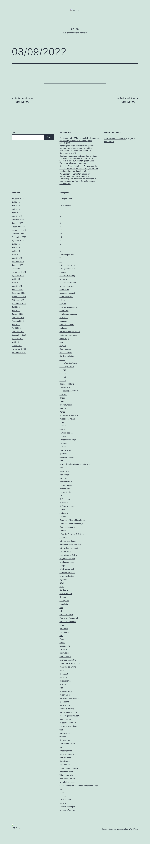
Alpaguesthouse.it (67, 293)
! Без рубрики (65, 199)
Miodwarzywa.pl (66, 569)
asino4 (62, 300)
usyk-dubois (64, 765)
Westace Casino (66, 772)
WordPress (133, 829)
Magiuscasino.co (66, 562)
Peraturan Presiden (67, 621)
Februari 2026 (18, 220)
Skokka (62, 684)
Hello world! (109, 141)
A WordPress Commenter (115, 138)
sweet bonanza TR (67, 723)
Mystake (63, 580)
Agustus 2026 (18, 199)
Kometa (62, 531)
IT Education (64, 499)
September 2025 (19, 237)
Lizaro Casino (65, 552)
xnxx (61, 793)
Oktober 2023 (18, 300)
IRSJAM (75, 29)
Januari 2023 (17, 314)
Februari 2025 (18, 261)
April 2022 (16, 328)
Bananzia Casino (66, 324)
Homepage (64, 475)
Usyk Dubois (64, 761)
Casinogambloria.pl (67, 384)
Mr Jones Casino (66, 576)
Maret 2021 (17, 345)
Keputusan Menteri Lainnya (71, 524)
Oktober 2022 (18, 317)
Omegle (62, 597)
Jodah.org (63, 513)
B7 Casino (63, 317)
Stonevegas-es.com (68, 712)
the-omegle (64, 733)
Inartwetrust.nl (65, 482)
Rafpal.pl (63, 649)
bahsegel (63, 321)
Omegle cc (64, 600)
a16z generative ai (67, 265)
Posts (61, 639)
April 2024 (16, 283)
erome (62, 429)
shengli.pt (63, 674)
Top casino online (67, 744)
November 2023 (19, 296)
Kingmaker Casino (67, 527)
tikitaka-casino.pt (67, 740)
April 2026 (16, 213)
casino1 (62, 370)
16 (60, 216)
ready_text (64, 653)
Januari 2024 (17, 289)
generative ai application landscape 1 (75, 464)
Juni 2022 (16, 324)
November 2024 (19, 272)
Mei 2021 (15, 342)
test (61, 730)
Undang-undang (66, 754)
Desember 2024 (19, 269)
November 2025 (19, 230)
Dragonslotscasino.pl (68, 415)
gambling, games (66, 457)
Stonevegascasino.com (69, 716)
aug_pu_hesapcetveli (68, 307)
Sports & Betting (66, 709)
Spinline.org (64, 705)
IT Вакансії (64, 503)
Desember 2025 (19, 227)
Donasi (62, 412)
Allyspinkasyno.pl (66, 286)
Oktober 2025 (18, 234)
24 (60, 234)
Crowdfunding (65, 405)
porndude (63, 628)
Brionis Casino (65, 352)
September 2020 (19, 352)
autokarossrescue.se (68, 314)
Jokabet (63, 517)
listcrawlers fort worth (69, 548)
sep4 (61, 670)
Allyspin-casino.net (67, 283)
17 (60, 220)
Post (61, 635)
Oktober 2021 (18, 331)
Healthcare (64, 471)
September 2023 (19, 303)
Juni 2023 (16, 310)
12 (60, 209)
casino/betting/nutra (68, 363)
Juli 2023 (16, 307)
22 (60, 230)
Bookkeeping (65, 349)
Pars (61, 607)
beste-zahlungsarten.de (69, 331)
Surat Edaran (65, 719)
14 (60, 213)
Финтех (62, 803)
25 (60, 237)
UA (60, 747)
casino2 (62, 373)
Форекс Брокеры (67, 807)
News (61, 586)
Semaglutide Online (67, 667)
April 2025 (16, 255)
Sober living (64, 695)
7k (60, 261)
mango (62, 566)
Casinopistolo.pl (66, 387)
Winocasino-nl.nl (66, 775)
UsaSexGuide (65, 758)
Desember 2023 (19, 293)
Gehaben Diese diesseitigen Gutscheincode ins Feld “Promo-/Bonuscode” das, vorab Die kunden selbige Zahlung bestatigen (78, 168)
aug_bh (62, 303)
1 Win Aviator (65, 206)
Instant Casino (65, 492)
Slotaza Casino (65, 691)
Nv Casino (63, 590)
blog (61, 342)
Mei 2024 (16, 279)
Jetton (62, 510)
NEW (61, 583)
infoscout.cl (64, 489)
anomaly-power (66, 296)
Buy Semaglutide (66, 356)
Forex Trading (65, 450)
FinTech (62, 436)
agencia (62, 272)
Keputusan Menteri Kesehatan (72, 520)
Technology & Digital (68, 726)
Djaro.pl (62, 408)
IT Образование (66, 506)
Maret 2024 (17, 286)
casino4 (62, 380)
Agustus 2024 (18, 275)
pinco (61, 625)
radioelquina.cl (65, 646)
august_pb (63, 310)
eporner (62, 426)
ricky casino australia (68, 660)
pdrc (61, 611)
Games (62, 461)
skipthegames (65, 681)
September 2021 (19, 335)
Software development (69, 698)
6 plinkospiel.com (66, 255)
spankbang (64, 702)
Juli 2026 (16, 202)
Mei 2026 (16, 209)
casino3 (62, 377)
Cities (61, 401)
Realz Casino (65, 656)
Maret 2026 (17, 216)
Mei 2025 (16, 251)
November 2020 (19, 349)
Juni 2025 (16, 248)
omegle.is (63, 604)
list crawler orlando (67, 541)
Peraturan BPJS (66, 614)
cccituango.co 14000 (68, 391)
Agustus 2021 (17, 338)
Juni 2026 (16, 206)
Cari (13, 133)
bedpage (63, 328)
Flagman (63, 443)
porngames (64, 632)
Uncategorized (65, 751)
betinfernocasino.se (68, 335)
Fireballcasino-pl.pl (67, 440)
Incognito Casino (66, 485)
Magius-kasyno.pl (67, 558)
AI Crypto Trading (67, 275)
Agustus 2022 (18, 321)
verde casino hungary (68, 768)
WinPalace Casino (67, 779)
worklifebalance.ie (67, 782)
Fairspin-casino (66, 433)
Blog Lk (62, 345)
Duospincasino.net (67, 419)
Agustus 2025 (18, 241)
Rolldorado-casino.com (69, 663)
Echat (61, 422)
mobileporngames (67, 572)
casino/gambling (66, 366)
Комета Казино (66, 800)
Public (62, 642)
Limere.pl (63, 538)
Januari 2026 (17, 223)
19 (60, 223)
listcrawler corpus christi (70, 545)
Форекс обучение (67, 810)
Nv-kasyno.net (65, 593)
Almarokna (64, 289)
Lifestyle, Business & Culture (71, 534)
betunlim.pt (64, 338)
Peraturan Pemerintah (68, 618)
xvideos (62, 796)
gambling (63, 454)
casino (62, 359)
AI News (63, 279)
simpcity (63, 677)
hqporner (63, 478)
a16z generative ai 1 (67, 269)
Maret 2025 (17, 258)
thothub (62, 737)
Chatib (62, 398)
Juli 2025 (16, 244)
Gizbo (62, 468)
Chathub (63, 394)
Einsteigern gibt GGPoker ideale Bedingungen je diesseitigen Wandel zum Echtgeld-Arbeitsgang (79, 140)
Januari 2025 (17, 265)
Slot (61, 688)
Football (62, 447)
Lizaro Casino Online (68, 555)
